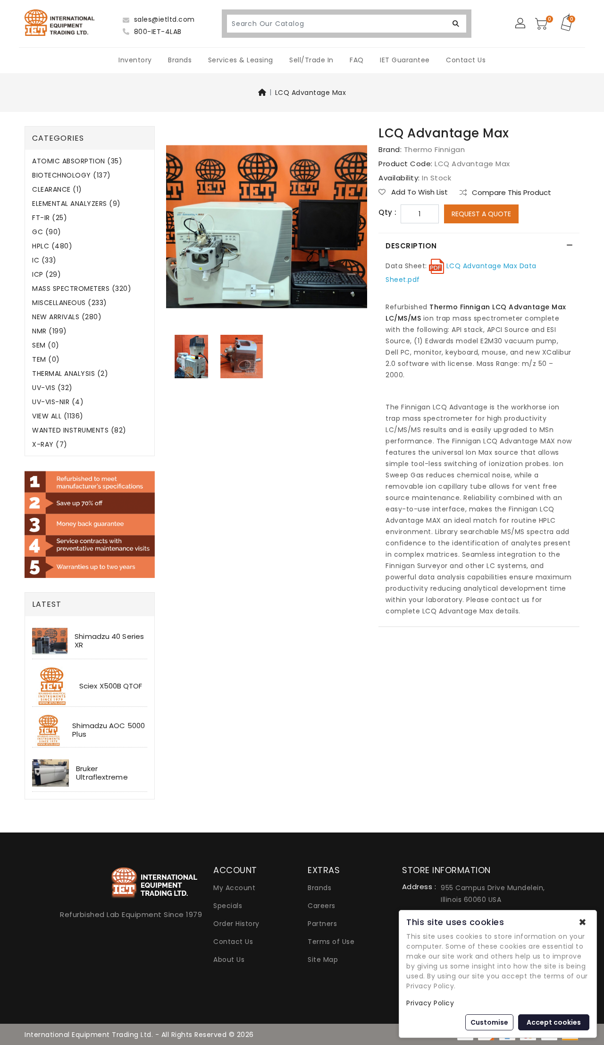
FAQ (357, 60)
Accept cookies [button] (554, 1022)
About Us (228, 959)
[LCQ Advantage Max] (266, 230)
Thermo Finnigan (434, 149)
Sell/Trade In (311, 60)
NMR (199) (49, 331)
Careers (322, 905)
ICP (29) (46, 274)
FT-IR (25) (49, 217)
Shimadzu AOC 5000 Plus (108, 730)
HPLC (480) (52, 246)
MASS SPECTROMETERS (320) (81, 288)
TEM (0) (46, 359)
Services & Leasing (240, 60)
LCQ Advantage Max (310, 92)
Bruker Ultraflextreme (101, 773)
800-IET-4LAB (157, 31)
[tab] (478, 246)
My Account (234, 887)
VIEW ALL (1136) (58, 416)
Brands (180, 60)
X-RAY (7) (49, 444)
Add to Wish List (418, 192)
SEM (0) (45, 345)
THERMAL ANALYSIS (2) (70, 373)
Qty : (387, 212)
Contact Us (466, 60)
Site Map (323, 959)
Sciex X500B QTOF (111, 686)
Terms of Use (331, 941)
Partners (322, 923)
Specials (227, 905)
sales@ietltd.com (163, 19)
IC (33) (44, 260)
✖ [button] (583, 922)
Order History (236, 923)
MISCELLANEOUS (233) (69, 302)
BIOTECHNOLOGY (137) (71, 175)
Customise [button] (489, 1022)
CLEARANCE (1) (57, 189)
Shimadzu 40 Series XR (109, 640)
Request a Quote (481, 214)
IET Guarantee (405, 60)
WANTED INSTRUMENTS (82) (79, 430)
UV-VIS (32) (52, 387)
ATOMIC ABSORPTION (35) (77, 161)
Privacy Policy (430, 1003)
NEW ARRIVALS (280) (66, 317)
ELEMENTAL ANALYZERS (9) (76, 203)
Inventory (135, 60)
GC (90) (46, 232)
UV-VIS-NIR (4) (58, 402)
